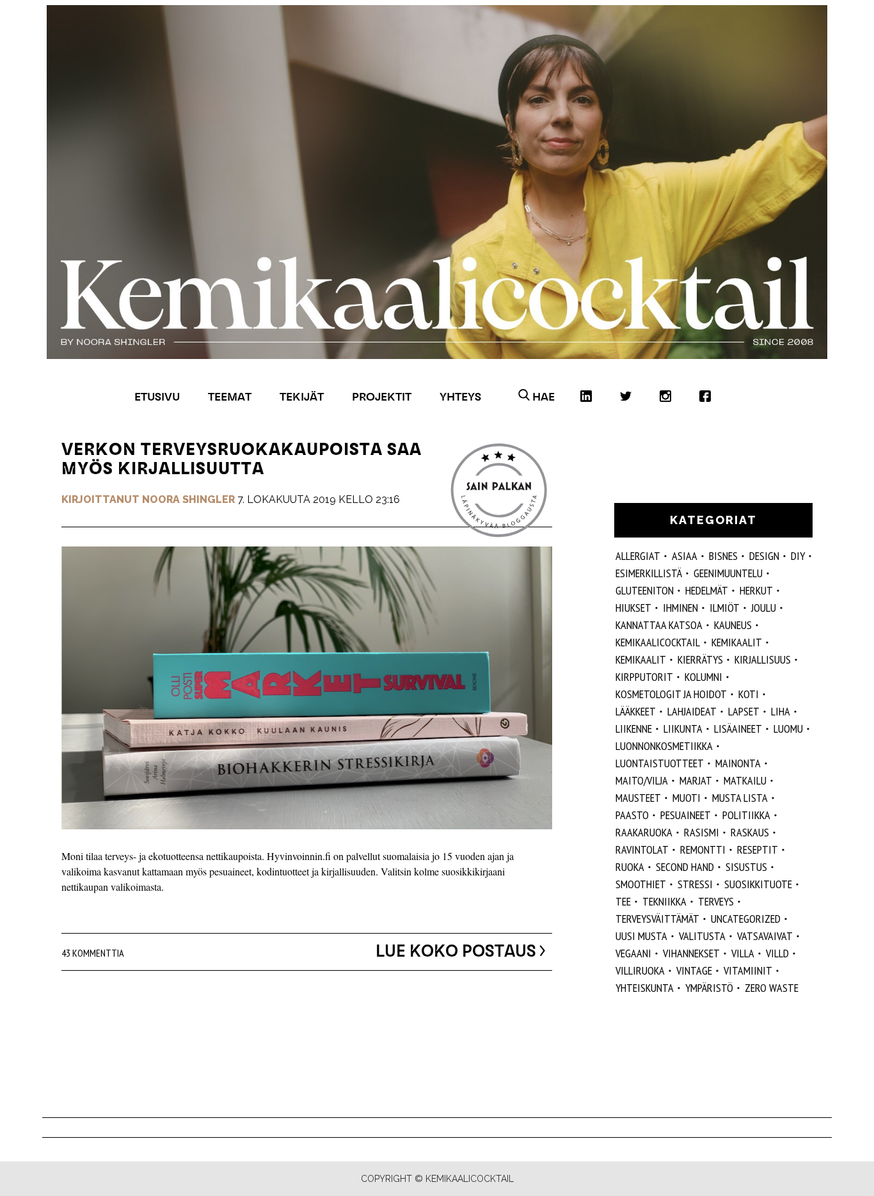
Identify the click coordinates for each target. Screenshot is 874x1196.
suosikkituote (758, 884)
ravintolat (642, 849)
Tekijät (302, 396)
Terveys (716, 901)
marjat (695, 780)
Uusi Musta (641, 936)
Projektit (381, 396)
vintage (694, 970)
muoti (686, 797)
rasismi (701, 832)
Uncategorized (746, 918)
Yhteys (460, 396)
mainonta (738, 763)
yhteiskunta (645, 987)
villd (777, 953)
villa (742, 953)
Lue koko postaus (456, 951)
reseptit (757, 849)
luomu (788, 728)
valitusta (702, 936)
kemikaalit (736, 642)
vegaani (633, 953)
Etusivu (157, 396)
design (764, 555)
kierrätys (700, 659)
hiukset (633, 607)
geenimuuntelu (728, 573)
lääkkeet (636, 711)
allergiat (638, 555)
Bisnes (723, 555)
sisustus (746, 866)
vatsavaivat (765, 936)
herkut (756, 590)
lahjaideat (692, 711)
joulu (763, 607)
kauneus (733, 625)
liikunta (683, 728)
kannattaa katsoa (659, 625)
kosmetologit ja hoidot (671, 694)
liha (780, 711)
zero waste (772, 987)
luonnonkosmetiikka (664, 745)
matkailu (745, 780)
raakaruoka (644, 832)
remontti (703, 849)
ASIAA (684, 555)
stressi (695, 884)
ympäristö (709, 987)
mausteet (638, 797)
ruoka (630, 866)
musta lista (740, 797)
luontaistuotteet (660, 763)
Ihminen (680, 607)
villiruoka (640, 970)
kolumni (703, 676)
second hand (685, 866)
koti (748, 694)
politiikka (746, 815)
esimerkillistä (649, 573)
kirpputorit (644, 676)
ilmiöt (725, 607)
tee (623, 901)
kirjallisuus (763, 659)
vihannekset (691, 953)
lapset (743, 711)
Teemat (229, 396)
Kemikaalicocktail (658, 642)
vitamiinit (748, 970)
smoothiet (641, 884)
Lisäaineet (738, 728)
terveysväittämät (657, 918)
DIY (798, 555)
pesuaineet (685, 815)
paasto (632, 815)
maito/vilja (642, 780)
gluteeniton (645, 590)
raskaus (750, 832)
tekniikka (664, 901)
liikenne (634, 728)
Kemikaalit (641, 659)
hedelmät (706, 590)
